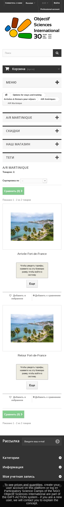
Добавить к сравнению (48, 295)
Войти (57, 3)
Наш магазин (18, 144)
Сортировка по (11, 180)
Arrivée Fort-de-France (32, 253)
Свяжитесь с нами (13, 3)
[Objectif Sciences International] (32, 28)
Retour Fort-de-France (32, 355)
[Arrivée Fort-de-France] (32, 226)
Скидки (13, 131)
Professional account (50, 9)
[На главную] (6, 95)
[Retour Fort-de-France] (32, 328)
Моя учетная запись (19, 476)
